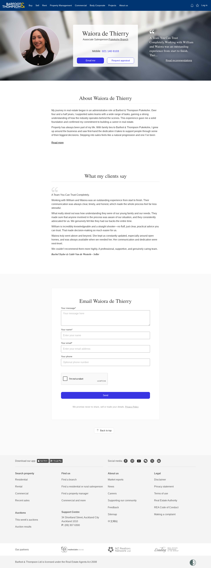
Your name (66, 329)
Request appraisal (121, 60)
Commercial (81, 5)
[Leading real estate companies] (169, 549)
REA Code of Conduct (166, 507)
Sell (37, 5)
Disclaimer (160, 479)
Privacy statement (164, 486)
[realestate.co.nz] (75, 549)
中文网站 (113, 521)
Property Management (61, 5)
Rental (18, 486)
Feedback (113, 507)
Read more (57, 142)
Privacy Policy (132, 407)
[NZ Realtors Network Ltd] (122, 549)
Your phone (66, 356)
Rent (44, 5)
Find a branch (69, 479)
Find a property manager (74, 493)
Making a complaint (164, 514)
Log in (204, 5)
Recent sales (22, 500)
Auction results (23, 526)
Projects (112, 5)
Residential (21, 479)
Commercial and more (73, 500)
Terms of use (161, 493)
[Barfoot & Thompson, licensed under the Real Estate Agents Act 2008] (13, 4)
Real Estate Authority (165, 500)
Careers (112, 493)
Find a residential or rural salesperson (82, 486)
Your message (68, 308)
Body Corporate (97, 5)
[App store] (43, 461)
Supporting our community (122, 500)
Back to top (105, 430)
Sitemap (112, 514)
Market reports (115, 479)
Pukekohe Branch (118, 39)
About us (123, 5)
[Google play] (56, 461)
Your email (66, 343)
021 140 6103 (110, 51)
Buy (30, 5)
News (111, 486)
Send (105, 395)
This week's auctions (26, 519)
